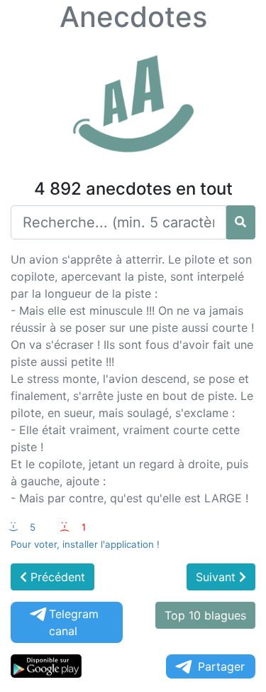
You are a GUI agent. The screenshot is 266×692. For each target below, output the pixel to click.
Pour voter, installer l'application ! (85, 544)
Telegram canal (74, 622)
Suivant (217, 577)
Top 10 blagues (205, 615)
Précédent (56, 577)
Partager (221, 666)
